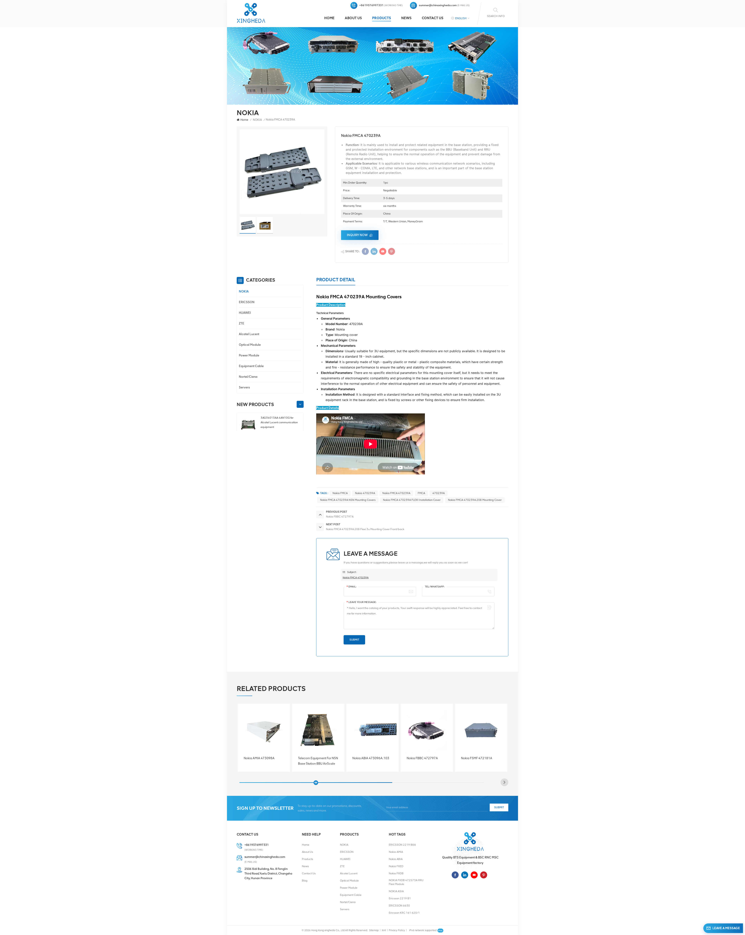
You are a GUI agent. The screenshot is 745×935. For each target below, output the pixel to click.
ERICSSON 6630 (399, 905)
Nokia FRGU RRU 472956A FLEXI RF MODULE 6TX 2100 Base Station (371, 761)
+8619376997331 (371, 5)
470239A (438, 493)
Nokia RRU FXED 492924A (425, 758)
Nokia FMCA (340, 493)
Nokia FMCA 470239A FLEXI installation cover (412, 500)
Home (329, 18)
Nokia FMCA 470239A (396, 493)
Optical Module (250, 345)
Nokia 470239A (365, 493)
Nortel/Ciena (248, 377)
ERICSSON (247, 302)
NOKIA (257, 120)
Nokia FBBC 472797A (259, 758)
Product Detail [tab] (335, 279)
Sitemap (374, 930)
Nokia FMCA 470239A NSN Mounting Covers (348, 500)
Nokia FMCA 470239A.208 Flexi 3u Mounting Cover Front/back (480, 761)
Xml (384, 930)
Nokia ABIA (396, 859)
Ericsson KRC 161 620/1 (404, 912)
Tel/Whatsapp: (434, 586)
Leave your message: (361, 602)
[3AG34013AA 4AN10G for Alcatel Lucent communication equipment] (248, 425)
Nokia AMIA (396, 852)
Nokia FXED (396, 866)
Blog (305, 880)
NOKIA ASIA (396, 891)
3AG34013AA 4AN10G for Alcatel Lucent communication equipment (279, 422)
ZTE (241, 323)
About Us (353, 18)
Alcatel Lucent (249, 334)
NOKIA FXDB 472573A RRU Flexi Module (406, 882)
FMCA (421, 493)
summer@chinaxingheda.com (438, 5)
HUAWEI (245, 313)
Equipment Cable (251, 366)
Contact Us (432, 18)
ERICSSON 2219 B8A (402, 844)
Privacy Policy (397, 930)
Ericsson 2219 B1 (400, 898)
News (406, 18)
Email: (351, 586)
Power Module (249, 355)
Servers (244, 387)
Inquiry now (357, 235)
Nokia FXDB (396, 873)
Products (381, 18)
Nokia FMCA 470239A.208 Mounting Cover (475, 500)
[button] (300, 404)
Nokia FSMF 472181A (313, 758)
